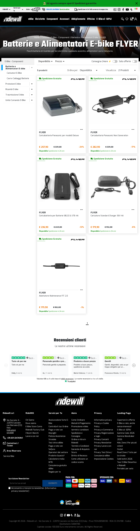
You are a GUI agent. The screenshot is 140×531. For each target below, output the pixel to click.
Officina (91, 19)
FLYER (103, 37)
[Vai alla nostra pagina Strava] (71, 515)
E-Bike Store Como (34, 426)
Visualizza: (111, 70)
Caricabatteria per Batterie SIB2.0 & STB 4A (58, 215)
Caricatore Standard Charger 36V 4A (107, 215)
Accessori (64, 19)
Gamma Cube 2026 (126, 433)
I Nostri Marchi (32, 433)
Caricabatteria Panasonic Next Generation (109, 135)
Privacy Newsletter (103, 442)
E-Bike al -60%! (104, 19)
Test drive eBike (56, 442)
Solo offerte (125, 61)
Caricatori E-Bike (14, 73)
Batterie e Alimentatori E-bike (84, 37)
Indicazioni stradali (11, 431)
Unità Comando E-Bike (15, 100)
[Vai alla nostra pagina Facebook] (65, 515)
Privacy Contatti (101, 439)
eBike (30, 19)
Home (37, 37)
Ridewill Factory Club (35, 430)
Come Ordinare (78, 420)
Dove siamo (31, 423)
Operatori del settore (58, 452)
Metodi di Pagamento (81, 423)
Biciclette (40, 19)
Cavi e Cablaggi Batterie (18, 78)
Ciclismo (45, 37)
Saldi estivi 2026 (124, 459)
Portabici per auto (125, 468)
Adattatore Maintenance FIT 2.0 (53, 296)
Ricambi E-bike (11, 89)
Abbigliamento (78, 19)
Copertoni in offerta (126, 420)
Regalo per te (55, 472)
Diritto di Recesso (79, 455)
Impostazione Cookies (104, 459)
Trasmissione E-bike (14, 94)
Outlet (120, 449)
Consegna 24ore (100, 61)
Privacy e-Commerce (103, 430)
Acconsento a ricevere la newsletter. (33, 489)
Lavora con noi (32, 436)
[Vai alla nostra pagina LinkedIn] (78, 515)
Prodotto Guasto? (57, 455)
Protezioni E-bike (13, 83)
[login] (135, 19)
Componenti (52, 19)
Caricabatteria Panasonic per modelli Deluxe (59, 135)
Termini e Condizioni (80, 446)
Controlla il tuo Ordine (58, 426)
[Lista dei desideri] (127, 19)
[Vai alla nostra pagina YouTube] (68, 515)
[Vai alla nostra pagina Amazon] (75, 515)
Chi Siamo (30, 420)
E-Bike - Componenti (60, 37)
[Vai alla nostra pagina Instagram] (61, 515)
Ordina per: (72, 70)
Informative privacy (103, 420)
